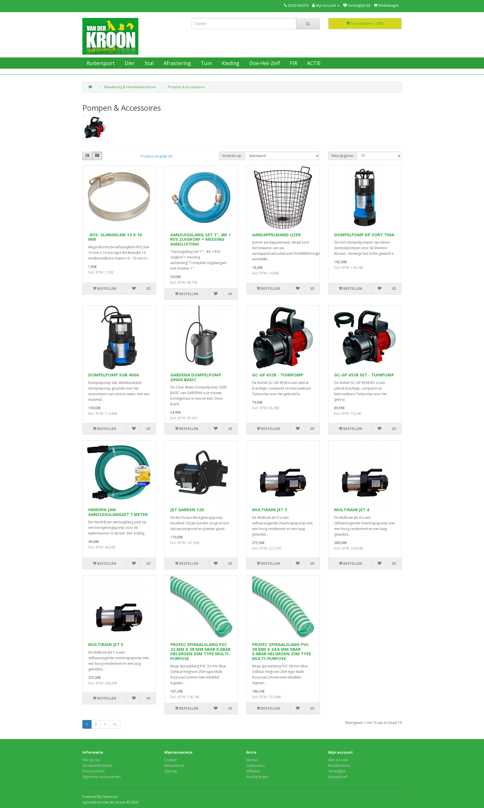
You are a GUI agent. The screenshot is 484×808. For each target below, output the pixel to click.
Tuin (205, 63)
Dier (129, 63)
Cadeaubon (255, 765)
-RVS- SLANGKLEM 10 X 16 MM (115, 237)
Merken (252, 760)
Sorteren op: (232, 155)
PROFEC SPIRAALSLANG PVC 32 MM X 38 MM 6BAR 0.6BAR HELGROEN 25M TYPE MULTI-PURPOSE (200, 651)
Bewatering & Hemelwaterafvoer (130, 87)
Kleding (229, 63)
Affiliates (253, 771)
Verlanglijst (337, 771)
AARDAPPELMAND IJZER (276, 234)
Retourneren (174, 765)
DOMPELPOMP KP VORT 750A (364, 234)
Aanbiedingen (257, 776)
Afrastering (176, 63)
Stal (148, 63)
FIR (292, 63)
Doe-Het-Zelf (264, 63)
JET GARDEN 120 (187, 509)
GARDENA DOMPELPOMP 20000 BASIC (195, 377)
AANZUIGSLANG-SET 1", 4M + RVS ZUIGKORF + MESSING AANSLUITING (200, 239)
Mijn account (338, 760)
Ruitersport (100, 63)
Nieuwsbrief (337, 776)
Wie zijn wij (90, 760)
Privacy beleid (93, 771)
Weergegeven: (342, 155)
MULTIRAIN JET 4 (351, 509)
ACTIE (313, 63)
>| (115, 724)
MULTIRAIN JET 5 (105, 644)
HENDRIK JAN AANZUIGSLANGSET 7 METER (118, 512)
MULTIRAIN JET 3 (269, 509)
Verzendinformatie (97, 765)
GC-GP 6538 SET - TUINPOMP (364, 375)
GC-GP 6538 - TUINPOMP (277, 375)
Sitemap (170, 771)
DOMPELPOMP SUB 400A (113, 375)
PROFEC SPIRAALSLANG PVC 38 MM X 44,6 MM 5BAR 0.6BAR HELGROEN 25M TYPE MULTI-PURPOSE (281, 651)
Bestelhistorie (339, 765)
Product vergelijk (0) (156, 156)
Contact (170, 760)
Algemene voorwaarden (101, 776)
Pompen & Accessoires (186, 87)
